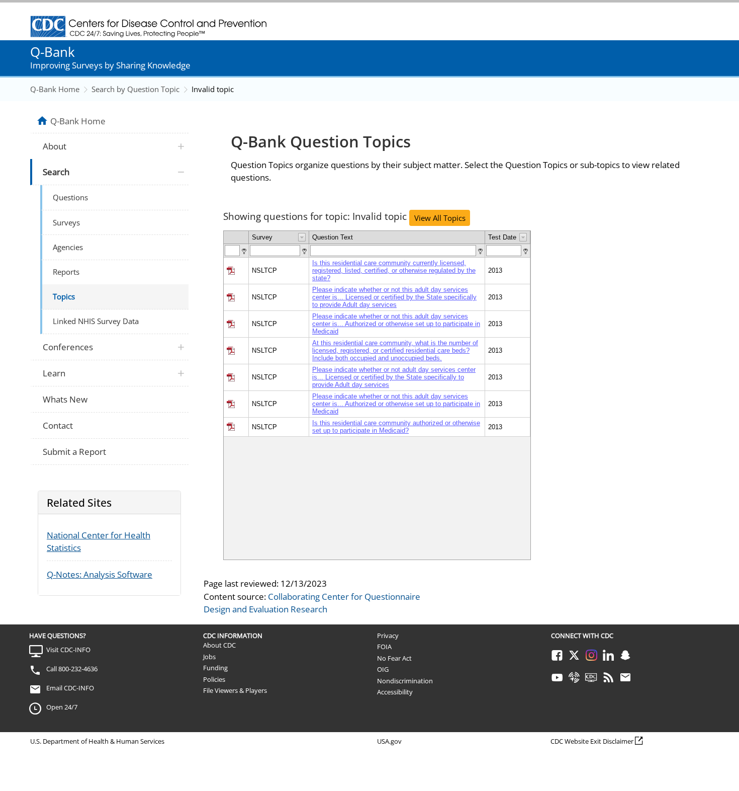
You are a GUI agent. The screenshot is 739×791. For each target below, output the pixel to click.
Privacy (388, 635)
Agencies (68, 247)
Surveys (66, 222)
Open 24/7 (61, 706)
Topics (64, 296)
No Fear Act (394, 658)
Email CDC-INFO (70, 687)
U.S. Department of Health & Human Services (97, 741)
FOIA (384, 646)
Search (56, 172)
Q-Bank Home (54, 89)
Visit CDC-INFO (68, 649)
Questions (70, 197)
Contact (58, 425)
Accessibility (395, 691)
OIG (383, 669)
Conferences (68, 347)
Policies (214, 679)
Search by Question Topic (135, 89)
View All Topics (440, 218)
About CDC (219, 645)
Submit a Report (74, 451)
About (54, 146)
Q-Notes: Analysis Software (99, 574)
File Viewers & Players (235, 690)
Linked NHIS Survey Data (96, 321)
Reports (66, 272)
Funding (215, 667)
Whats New (65, 399)
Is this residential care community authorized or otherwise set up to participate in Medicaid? (396, 426)
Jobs (209, 656)
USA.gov (389, 741)
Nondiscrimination (405, 680)
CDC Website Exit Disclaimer (591, 741)
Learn (54, 373)
